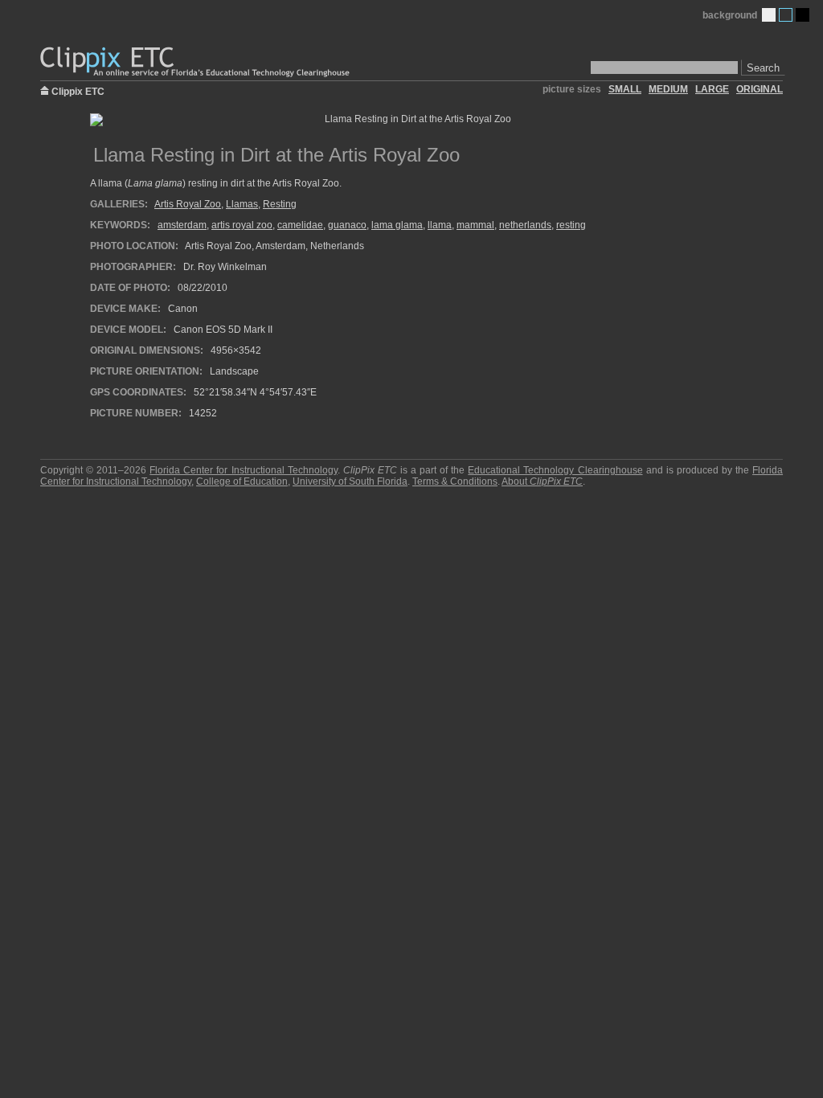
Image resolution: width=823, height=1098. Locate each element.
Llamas (242, 204)
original (759, 89)
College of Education (242, 481)
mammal (475, 225)
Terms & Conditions (454, 481)
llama (440, 225)
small (624, 89)
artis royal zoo (241, 225)
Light (769, 15)
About (542, 481)
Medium (785, 15)
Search (763, 68)
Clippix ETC (77, 90)
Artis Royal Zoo (187, 204)
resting (571, 225)
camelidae (300, 225)
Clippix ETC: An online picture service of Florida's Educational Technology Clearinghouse (196, 62)
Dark (802, 15)
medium (668, 89)
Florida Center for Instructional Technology (243, 470)
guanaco (347, 225)
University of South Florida (350, 481)
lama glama (397, 225)
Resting (280, 204)
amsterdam (182, 225)
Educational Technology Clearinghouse (555, 470)
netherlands (525, 225)
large (712, 89)
